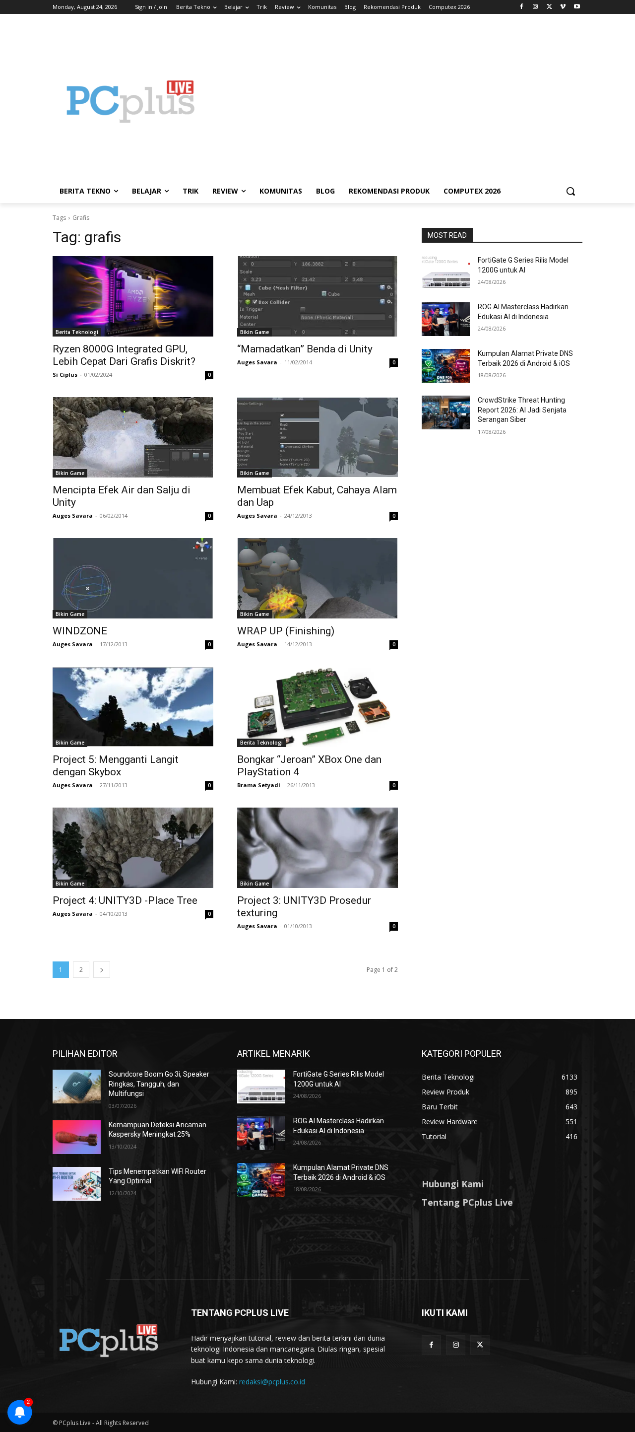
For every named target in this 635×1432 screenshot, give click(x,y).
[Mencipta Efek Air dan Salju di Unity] (133, 437)
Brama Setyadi (258, 785)
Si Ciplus (65, 374)
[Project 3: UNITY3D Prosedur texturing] (317, 848)
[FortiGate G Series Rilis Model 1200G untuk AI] (446, 272)
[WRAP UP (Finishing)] (317, 578)
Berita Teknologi (77, 332)
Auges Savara (257, 362)
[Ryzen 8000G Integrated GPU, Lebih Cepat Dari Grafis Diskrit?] (133, 296)
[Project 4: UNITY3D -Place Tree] (133, 848)
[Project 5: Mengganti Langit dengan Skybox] (133, 707)
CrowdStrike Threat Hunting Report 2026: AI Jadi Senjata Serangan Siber (522, 409)
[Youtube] (576, 7)
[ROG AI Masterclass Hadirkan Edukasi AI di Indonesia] (446, 319)
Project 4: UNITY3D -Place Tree (125, 900)
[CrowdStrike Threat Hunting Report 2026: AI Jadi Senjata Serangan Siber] (446, 412)
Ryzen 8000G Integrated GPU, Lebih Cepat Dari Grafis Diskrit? (124, 355)
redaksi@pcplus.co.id (272, 1381)
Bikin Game (254, 332)
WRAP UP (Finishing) (285, 631)
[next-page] (101, 969)
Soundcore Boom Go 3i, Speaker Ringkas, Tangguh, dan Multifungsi (159, 1083)
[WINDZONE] (133, 578)
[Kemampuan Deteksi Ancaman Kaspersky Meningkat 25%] (77, 1137)
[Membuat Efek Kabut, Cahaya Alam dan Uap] (317, 437)
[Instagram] (535, 7)
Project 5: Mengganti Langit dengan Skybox (116, 765)
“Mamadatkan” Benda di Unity (305, 349)
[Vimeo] (563, 7)
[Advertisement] (396, 101)
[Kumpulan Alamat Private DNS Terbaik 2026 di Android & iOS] (446, 366)
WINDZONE (80, 631)
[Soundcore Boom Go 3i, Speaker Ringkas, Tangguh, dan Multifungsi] (77, 1086)
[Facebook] (521, 7)
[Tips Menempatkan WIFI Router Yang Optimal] (77, 1184)
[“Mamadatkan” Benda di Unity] (317, 296)
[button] (570, 191)
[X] (549, 7)
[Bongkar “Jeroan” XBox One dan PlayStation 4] (317, 707)
